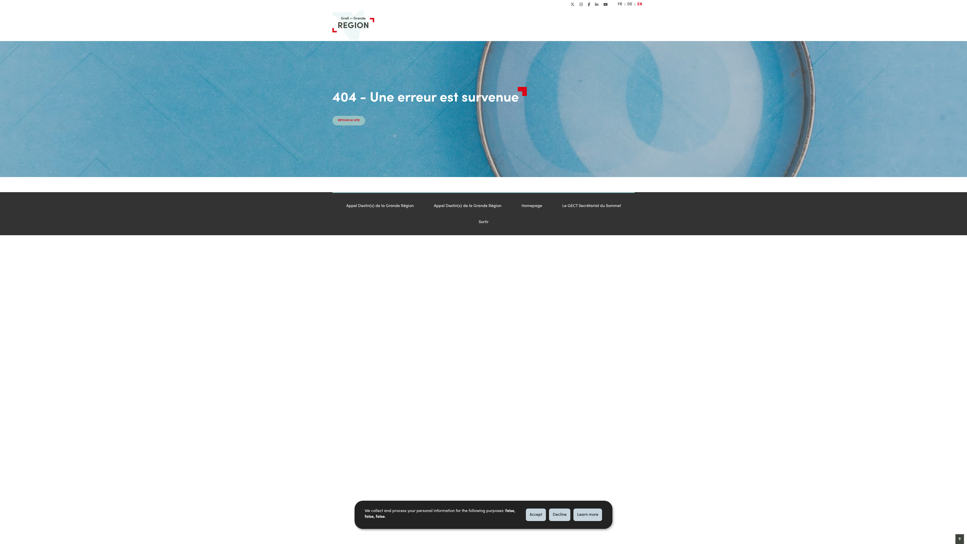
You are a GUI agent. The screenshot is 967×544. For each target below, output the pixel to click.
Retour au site (349, 120)
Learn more (587, 515)
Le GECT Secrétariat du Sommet (591, 206)
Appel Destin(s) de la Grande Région (380, 206)
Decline (560, 515)
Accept (536, 515)
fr (620, 4)
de (629, 4)
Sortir (484, 222)
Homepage (532, 206)
